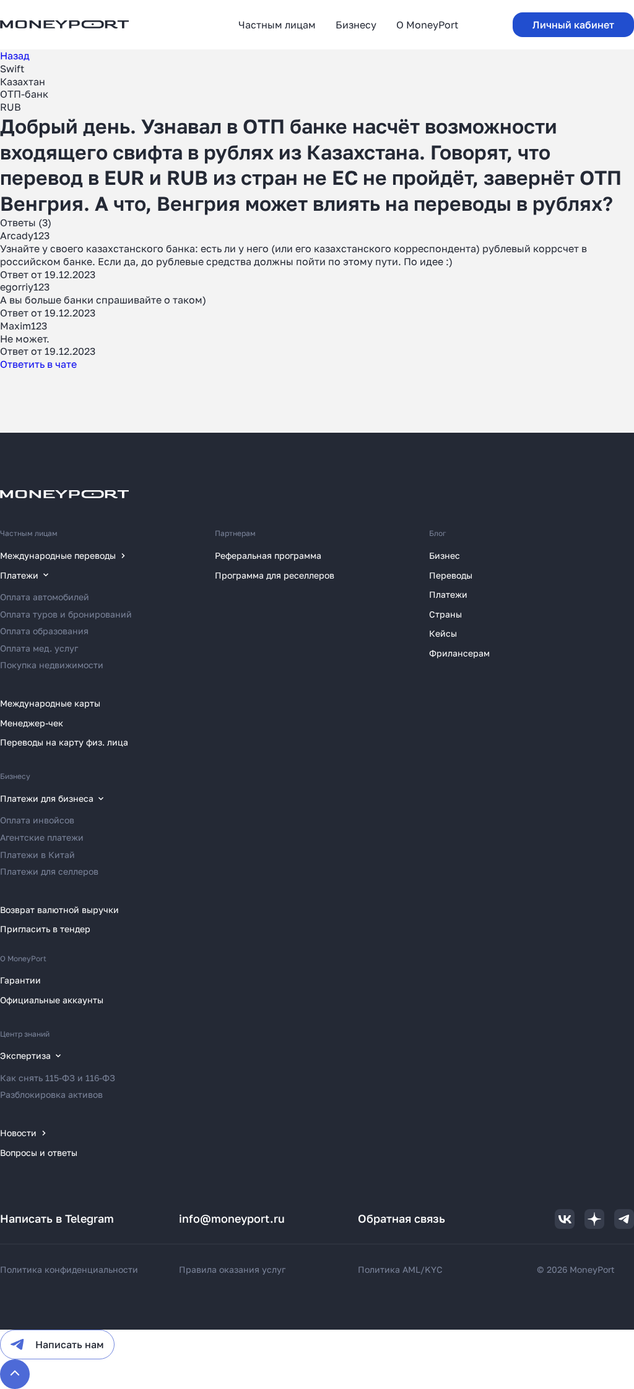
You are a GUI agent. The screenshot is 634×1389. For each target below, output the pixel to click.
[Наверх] (15, 1374)
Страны (445, 614)
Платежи (448, 594)
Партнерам (235, 533)
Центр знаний (25, 1034)
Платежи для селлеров (49, 871)
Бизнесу (15, 776)
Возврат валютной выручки (59, 909)
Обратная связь (401, 1218)
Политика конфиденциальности (69, 1269)
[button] (573, 25)
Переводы (450, 575)
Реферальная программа (268, 555)
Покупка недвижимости (51, 665)
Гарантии (20, 980)
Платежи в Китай (37, 854)
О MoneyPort (23, 958)
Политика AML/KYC (400, 1269)
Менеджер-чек (31, 723)
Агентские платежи (42, 837)
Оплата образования (44, 631)
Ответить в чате (38, 364)
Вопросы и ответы (38, 1152)
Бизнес (444, 555)
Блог (437, 533)
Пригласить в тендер (45, 929)
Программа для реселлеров (274, 575)
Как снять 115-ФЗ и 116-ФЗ (57, 1078)
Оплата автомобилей (44, 597)
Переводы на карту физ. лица (64, 742)
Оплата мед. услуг (39, 648)
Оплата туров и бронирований (66, 614)
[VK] (565, 1219)
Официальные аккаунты (51, 1000)
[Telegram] (624, 1219)
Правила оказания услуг (232, 1269)
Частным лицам (29, 533)
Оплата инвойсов (37, 820)
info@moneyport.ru (232, 1218)
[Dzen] (594, 1219)
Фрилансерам (459, 653)
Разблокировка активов (51, 1094)
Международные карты (50, 703)
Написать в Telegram (57, 1218)
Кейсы (443, 633)
